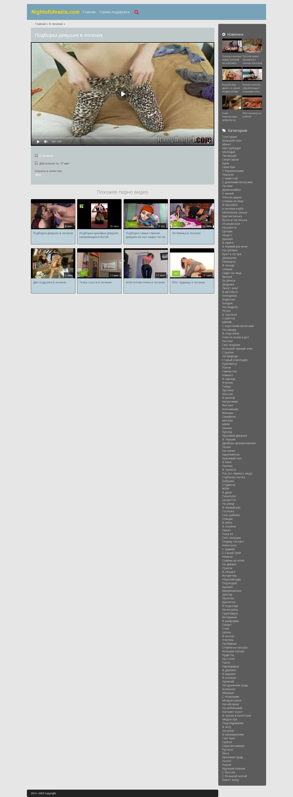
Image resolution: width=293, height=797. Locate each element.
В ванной (228, 398)
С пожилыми (230, 696)
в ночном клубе (233, 208)
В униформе (230, 621)
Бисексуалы (230, 609)
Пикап (226, 530)
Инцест (227, 235)
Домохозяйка (231, 190)
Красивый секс (232, 458)
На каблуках (230, 704)
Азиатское (229, 545)
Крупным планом (233, 768)
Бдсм (225, 163)
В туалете (229, 469)
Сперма (227, 269)
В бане (227, 462)
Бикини (227, 428)
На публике (230, 250)
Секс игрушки (231, 345)
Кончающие (230, 409)
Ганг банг (228, 738)
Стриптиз (228, 318)
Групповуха (230, 613)
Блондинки (229, 295)
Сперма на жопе (233, 560)
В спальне (229, 526)
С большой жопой (234, 776)
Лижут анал (230, 288)
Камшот (227, 375)
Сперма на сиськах (235, 647)
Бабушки (228, 481)
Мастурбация (231, 148)
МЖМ (226, 424)
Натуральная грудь (235, 685)
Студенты (228, 485)
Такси (226, 662)
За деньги (228, 280)
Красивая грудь (232, 757)
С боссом (228, 772)
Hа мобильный (232, 708)
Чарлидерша (230, 666)
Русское (227, 749)
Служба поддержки (114, 12)
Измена (227, 556)
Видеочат (229, 299)
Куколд (227, 432)
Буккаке (227, 587)
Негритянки (230, 401)
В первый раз (231, 507)
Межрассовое (231, 700)
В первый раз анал (235, 246)
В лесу (226, 727)
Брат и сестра (231, 254)
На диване (229, 564)
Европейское (231, 454)
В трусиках (229, 314)
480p (38, 175)
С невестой (230, 178)
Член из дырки (232, 197)
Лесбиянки (229, 643)
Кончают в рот (232, 712)
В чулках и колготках (236, 715)
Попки (226, 447)
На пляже (228, 451)
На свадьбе (230, 307)
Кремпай (228, 681)
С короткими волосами (238, 326)
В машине (229, 674)
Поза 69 (227, 534)
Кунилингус (229, 364)
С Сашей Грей (231, 553)
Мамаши (228, 693)
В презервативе (233, 734)
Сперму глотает (233, 541)
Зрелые (227, 277)
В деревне (229, 670)
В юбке (227, 522)
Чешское (228, 174)
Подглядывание (233, 723)
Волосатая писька (234, 220)
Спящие (227, 519)
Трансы (227, 568)
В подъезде (230, 606)
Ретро (226, 311)
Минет (226, 144)
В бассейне (230, 205)
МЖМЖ (227, 322)
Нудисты (228, 655)
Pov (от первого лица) (237, 473)
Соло (225, 628)
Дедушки (228, 284)
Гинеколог (229, 496)
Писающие (229, 155)
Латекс (227, 761)
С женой (228, 193)
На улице (228, 504)
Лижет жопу (230, 780)
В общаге (228, 572)
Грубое (227, 742)
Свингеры (228, 167)
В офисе (228, 242)
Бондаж (227, 303)
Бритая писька (232, 216)
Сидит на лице (232, 273)
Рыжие (226, 765)
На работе (229, 227)
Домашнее (229, 258)
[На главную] (56, 12)
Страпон (228, 352)
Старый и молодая (235, 360)
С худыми (228, 549)
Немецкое (229, 261)
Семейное (229, 417)
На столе (228, 659)
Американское (232, 591)
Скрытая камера (233, 746)
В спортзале (230, 333)
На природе (230, 356)
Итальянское (231, 224)
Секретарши (230, 159)
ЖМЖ (225, 488)
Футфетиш (229, 575)
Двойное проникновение (239, 443)
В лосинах (46, 155)
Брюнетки (229, 602)
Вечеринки (229, 617)
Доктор (227, 594)
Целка (226, 632)
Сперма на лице (233, 201)
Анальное (228, 689)
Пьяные (227, 466)
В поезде (228, 265)
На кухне (228, 730)
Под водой (229, 583)
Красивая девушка (234, 435)
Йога (225, 753)
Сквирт (227, 625)
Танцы (226, 386)
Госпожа (228, 511)
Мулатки (228, 598)
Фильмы (227, 413)
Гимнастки (229, 371)
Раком (226, 367)
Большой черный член (237, 348)
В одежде (228, 379)
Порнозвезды (231, 579)
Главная (89, 12)
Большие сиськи (233, 651)
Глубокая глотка (233, 477)
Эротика (228, 390)
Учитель (228, 640)
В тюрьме (229, 439)
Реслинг (227, 186)
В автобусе (230, 292)
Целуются (229, 500)
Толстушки (229, 137)
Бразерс (227, 239)
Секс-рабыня (231, 515)
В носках (228, 636)
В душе (227, 492)
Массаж (227, 394)
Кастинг (227, 341)
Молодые (228, 152)
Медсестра (229, 719)
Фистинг (227, 405)
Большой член (232, 140)
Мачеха (227, 420)
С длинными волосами (237, 182)
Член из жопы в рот (235, 337)
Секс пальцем (231, 538)
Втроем (227, 382)
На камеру (229, 330)
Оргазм (227, 231)
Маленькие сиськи (234, 212)
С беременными (233, 171)
